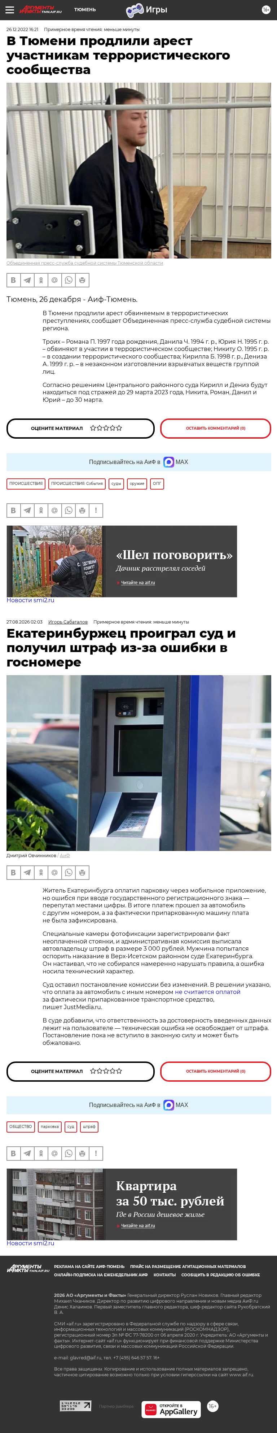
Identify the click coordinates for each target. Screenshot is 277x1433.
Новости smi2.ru (30, 600)
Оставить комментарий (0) (216, 428)
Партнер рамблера (116, 1406)
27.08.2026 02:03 (24, 622)
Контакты (165, 1275)
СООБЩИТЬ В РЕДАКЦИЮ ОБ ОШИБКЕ (220, 1275)
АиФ (65, 855)
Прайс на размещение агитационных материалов (188, 1266)
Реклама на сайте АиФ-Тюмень (89, 1266)
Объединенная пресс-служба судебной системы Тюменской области (84, 263)
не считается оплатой (208, 992)
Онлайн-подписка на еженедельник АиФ (101, 1275)
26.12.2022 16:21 (22, 29)
